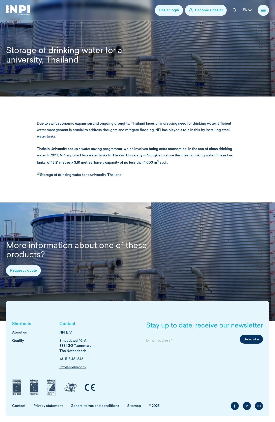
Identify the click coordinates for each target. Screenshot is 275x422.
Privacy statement (48, 406)
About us (19, 332)
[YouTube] (259, 406)
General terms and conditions (95, 406)
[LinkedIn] (247, 406)
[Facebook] (235, 406)
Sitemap (134, 406)
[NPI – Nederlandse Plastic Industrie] (18, 10)
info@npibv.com (72, 367)
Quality (18, 341)
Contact (18, 406)
